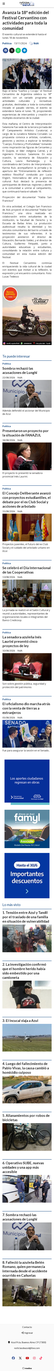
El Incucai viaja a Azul (22, 1020)
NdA (36, 43)
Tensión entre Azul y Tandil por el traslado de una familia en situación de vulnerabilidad (25, 916)
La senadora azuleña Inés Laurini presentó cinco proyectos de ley (21, 641)
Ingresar (28, 1332)
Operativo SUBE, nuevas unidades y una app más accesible (23, 1167)
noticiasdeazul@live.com (27, 1348)
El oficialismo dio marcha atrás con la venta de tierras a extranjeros (26, 708)
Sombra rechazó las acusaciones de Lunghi (19, 370)
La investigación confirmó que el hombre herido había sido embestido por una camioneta (24, 970)
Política (7, 43)
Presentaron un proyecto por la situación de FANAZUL (25, 433)
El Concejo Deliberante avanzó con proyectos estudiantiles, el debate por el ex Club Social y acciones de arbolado (26, 499)
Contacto (27, 1327)
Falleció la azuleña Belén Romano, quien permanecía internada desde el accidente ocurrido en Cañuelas (24, 1268)
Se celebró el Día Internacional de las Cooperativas (26, 570)
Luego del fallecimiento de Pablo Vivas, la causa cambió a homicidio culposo (25, 1067)
